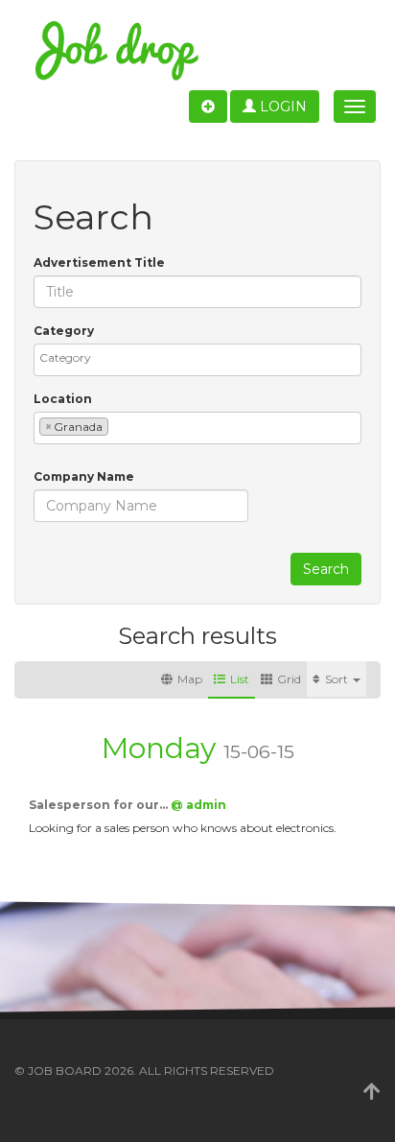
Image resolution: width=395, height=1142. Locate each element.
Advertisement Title (99, 262)
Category (64, 330)
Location (63, 399)
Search (326, 569)
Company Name (84, 476)
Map (189, 679)
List (239, 679)
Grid (289, 679)
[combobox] (197, 360)
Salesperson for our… (100, 804)
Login (281, 106)
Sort (338, 679)
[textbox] (202, 357)
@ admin (198, 804)
